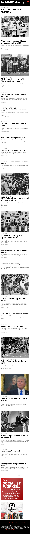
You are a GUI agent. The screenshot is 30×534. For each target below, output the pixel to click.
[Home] (12, 2)
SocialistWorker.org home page (15, 530)
